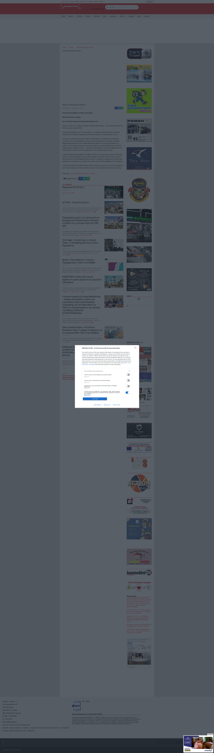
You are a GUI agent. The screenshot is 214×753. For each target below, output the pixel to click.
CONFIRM (95, 399)
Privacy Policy (116, 404)
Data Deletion (97, 404)
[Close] (136, 348)
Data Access (107, 404)
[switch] (128, 375)
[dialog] (107, 376)
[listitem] (107, 371)
